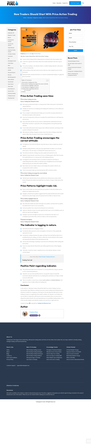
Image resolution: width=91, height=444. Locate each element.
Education (58, 3)
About (8, 343)
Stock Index (10, 86)
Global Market (11, 47)
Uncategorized (11, 98)
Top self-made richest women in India (75, 64)
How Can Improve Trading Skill (54, 347)
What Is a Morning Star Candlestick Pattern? (73, 74)
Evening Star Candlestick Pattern (75, 71)
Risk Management (12, 77)
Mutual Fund (10, 67)
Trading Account (11, 95)
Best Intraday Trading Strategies (34, 343)
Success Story (11, 91)
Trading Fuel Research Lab (44, 303)
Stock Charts (10, 84)
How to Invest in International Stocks (75, 351)
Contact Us (65, 3)
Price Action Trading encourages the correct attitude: (35, 84)
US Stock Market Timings (72, 341)
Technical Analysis (12, 93)
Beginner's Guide (11, 35)
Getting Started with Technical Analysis (74, 68)
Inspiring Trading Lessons (11, 50)
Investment (10, 56)
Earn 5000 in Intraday (32, 351)
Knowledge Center (12, 61)
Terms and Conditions (12, 349)
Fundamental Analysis (11, 40)
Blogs (8, 345)
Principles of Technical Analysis (53, 341)
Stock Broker (10, 81)
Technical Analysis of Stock (73, 61)
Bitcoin (9, 37)
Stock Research (11, 88)
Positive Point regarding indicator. (30, 88)
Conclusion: (28, 90)
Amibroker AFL (11, 33)
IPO (8, 58)
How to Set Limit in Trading (52, 351)
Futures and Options (10, 44)
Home (54, 3)
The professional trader (28, 269)
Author (24, 91)
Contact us (9, 347)
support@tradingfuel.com (23, 357)
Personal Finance (11, 72)
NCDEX (9, 70)
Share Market (11, 79)
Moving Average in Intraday (33, 349)
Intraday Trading (11, 54)
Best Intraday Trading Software (34, 347)
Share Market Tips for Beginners (54, 349)
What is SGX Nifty (70, 349)
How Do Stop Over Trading (53, 345)
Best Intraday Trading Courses (34, 341)
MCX (9, 65)
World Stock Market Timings (73, 347)
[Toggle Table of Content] (46, 80)
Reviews (9, 74)
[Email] (39, 315)
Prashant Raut (37, 53)
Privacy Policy (10, 351)
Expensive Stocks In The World (73, 343)
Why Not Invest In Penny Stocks (53, 343)
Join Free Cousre (75, 3)
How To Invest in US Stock (72, 345)
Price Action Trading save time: (29, 82)
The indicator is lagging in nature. (30, 87)
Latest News (10, 63)
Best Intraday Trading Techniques (35, 345)
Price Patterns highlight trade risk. (30, 85)
